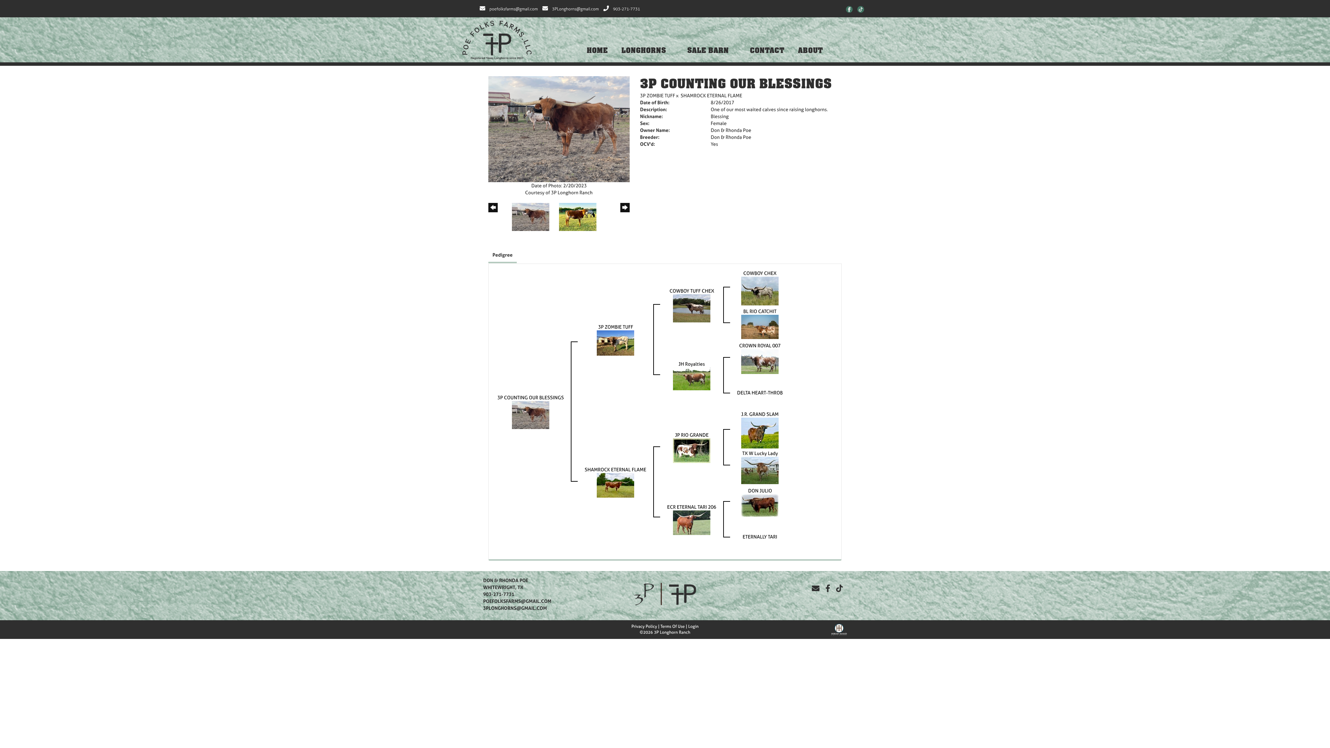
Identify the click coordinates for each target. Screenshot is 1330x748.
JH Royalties (692, 363)
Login (693, 626)
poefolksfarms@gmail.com (513, 9)
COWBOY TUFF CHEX (692, 290)
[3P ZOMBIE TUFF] (615, 342)
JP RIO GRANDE (692, 434)
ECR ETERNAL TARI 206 (691, 507)
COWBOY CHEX (760, 273)
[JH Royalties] (691, 378)
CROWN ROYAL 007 (760, 345)
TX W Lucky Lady (760, 453)
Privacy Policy (644, 626)
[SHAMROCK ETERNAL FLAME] (615, 484)
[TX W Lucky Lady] (760, 469)
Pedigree (503, 254)
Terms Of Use (672, 626)
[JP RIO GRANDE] (691, 450)
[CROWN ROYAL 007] (760, 360)
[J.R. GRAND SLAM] (760, 432)
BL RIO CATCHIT (760, 311)
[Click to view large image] (559, 128)
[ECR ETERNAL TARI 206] (691, 522)
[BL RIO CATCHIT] (760, 326)
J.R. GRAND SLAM (760, 414)
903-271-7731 (626, 9)
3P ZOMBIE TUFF (657, 95)
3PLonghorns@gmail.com (575, 9)
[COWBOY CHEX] (760, 290)
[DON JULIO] (760, 504)
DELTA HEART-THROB (760, 392)
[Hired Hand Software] (839, 629)
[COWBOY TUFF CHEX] (691, 307)
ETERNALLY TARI (760, 536)
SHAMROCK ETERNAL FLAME (711, 95)
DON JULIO (760, 490)
